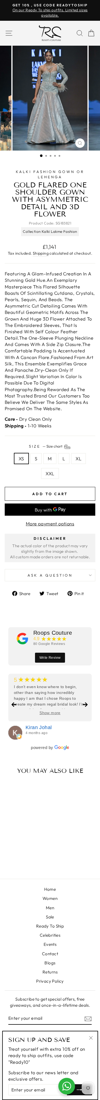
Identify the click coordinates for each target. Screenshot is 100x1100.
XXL (50, 473)
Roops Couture (52, 633)
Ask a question (50, 575)
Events (50, 944)
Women (50, 898)
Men (50, 907)
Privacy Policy (50, 981)
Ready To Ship (50, 926)
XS (21, 458)
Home (50, 889)
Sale (50, 917)
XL (78, 458)
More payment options (50, 523)
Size (46, 446)
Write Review (50, 658)
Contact (50, 953)
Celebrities (50, 935)
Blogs (49, 962)
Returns (50, 972)
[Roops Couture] (22, 638)
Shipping (41, 253)
